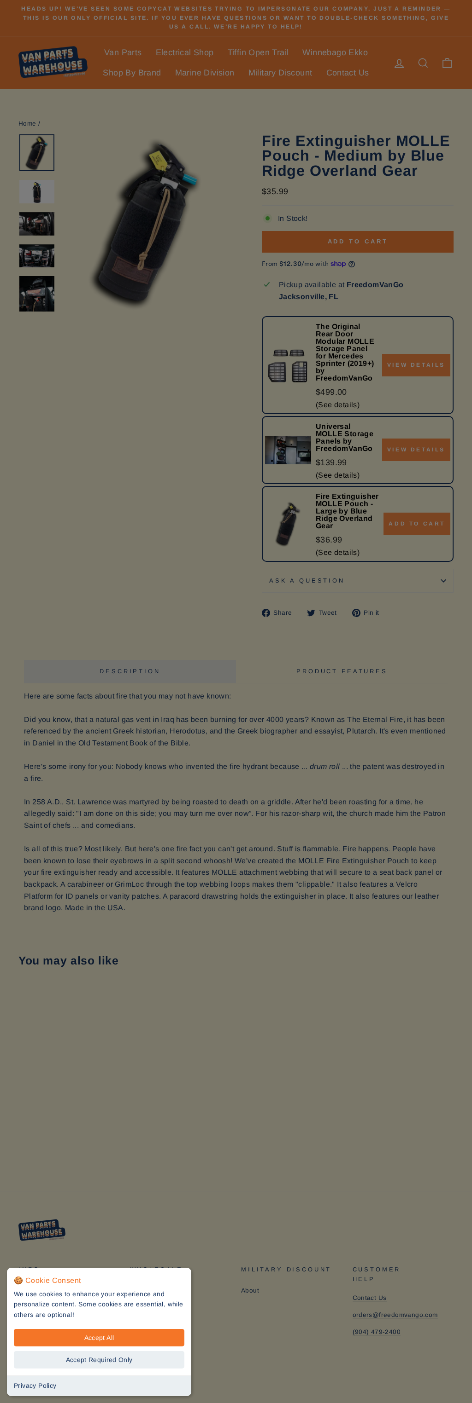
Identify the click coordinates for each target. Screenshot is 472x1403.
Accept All (99, 1337)
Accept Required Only (99, 1359)
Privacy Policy (35, 1385)
